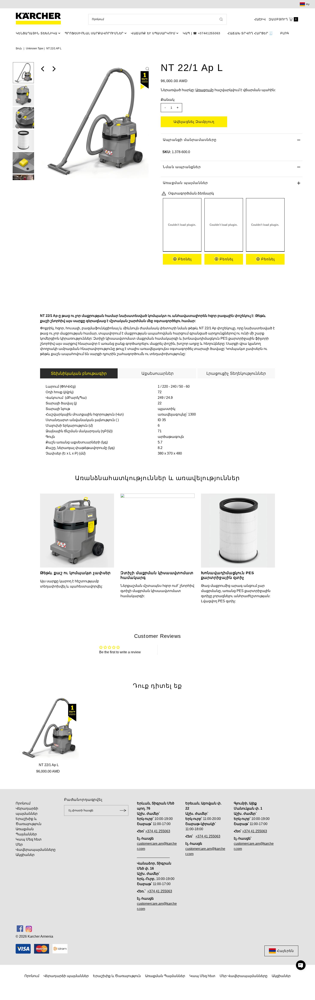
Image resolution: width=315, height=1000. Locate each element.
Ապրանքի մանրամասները (189, 140)
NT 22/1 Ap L (49, 765)
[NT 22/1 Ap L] (49, 728)
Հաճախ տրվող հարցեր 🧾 (250, 33)
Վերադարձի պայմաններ (66, 976)
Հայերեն (285, 951)
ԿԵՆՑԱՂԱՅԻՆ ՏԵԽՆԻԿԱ (36, 33)
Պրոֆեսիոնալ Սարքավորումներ (94, 33)
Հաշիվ (260, 19)
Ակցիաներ (25, 855)
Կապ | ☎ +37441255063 (201, 33)
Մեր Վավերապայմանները (243, 976)
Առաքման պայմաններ (185, 183)
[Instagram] (28, 928)
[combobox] (157, 19)
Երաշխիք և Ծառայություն (117, 976)
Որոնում (23, 803)
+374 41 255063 (157, 831)
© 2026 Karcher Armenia (34, 936)
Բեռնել (184, 259)
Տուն (19, 48)
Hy (308, 4)
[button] (301, 965)
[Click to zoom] (147, 69)
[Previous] (43, 69)
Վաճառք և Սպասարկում (153, 33)
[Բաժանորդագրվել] (123, 810)
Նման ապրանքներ (182, 167)
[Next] (53, 69)
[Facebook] (20, 928)
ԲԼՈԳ (284, 33)
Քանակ (167, 99)
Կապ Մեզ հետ (29, 839)
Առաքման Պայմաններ (165, 976)
